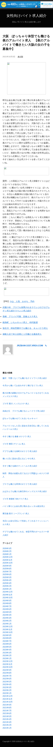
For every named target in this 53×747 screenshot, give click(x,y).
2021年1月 (7, 728)
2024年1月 (7, 624)
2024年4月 (7, 615)
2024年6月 (7, 609)
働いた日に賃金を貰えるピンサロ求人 (19, 458)
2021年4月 (7, 719)
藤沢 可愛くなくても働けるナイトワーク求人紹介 (25, 378)
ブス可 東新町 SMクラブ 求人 (15, 499)
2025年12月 (8, 557)
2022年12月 (8, 661)
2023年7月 (7, 641)
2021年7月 (7, 710)
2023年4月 (7, 650)
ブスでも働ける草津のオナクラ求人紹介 (20, 484)
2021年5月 (7, 716)
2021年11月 (7, 699)
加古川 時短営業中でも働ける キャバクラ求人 (25, 328)
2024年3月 (7, 618)
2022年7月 (7, 676)
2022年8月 (7, 673)
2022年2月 (7, 690)
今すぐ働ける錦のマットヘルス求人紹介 (20, 466)
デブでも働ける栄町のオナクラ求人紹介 (20, 451)
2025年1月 (7, 589)
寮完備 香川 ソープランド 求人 (16, 513)
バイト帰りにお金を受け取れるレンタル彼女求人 (24, 506)
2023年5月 (7, 647)
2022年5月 (7, 681)
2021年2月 (7, 725)
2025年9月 (7, 566)
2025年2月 (7, 586)
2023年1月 (7, 658)
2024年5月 (7, 612)
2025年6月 (7, 574)
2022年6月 (7, 679)
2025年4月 (7, 580)
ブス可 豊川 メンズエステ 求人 (16, 404)
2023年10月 (8, 632)
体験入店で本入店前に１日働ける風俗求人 (22, 334)
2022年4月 (7, 684)
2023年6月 (7, 644)
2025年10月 (8, 563)
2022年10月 (8, 667)
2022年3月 (7, 687)
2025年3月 (7, 583)
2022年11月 (7, 664)
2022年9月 (7, 670)
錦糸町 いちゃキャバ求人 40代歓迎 (20, 322)
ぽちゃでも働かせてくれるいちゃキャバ (20, 418)
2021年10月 (8, 702)
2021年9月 (7, 705)
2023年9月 (7, 635)
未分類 (20, 57)
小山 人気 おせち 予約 (22, 301)
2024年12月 (8, 592)
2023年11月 (7, 629)
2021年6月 (7, 713)
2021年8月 (7, 707)
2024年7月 (7, 606)
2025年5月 (7, 577)
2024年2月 (7, 621)
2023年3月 (7, 653)
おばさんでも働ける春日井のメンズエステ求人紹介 (25, 491)
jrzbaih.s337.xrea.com (30, 345)
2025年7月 (7, 571)
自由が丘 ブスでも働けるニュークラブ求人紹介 (24, 411)
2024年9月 (7, 600)
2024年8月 (7, 603)
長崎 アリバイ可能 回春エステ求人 (20, 316)
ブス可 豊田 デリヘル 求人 (14, 444)
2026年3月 (7, 548)
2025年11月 (7, 560)
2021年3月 (7, 722)
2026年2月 (7, 551)
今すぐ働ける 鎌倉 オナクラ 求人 (17, 436)
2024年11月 (7, 595)
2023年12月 (8, 626)
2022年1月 (7, 693)
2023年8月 (7, 638)
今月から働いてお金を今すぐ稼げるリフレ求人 (23, 385)
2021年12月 (8, 696)
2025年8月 (7, 568)
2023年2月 (7, 655)
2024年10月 (8, 597)
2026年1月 (7, 554)
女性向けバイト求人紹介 (26, 15)
